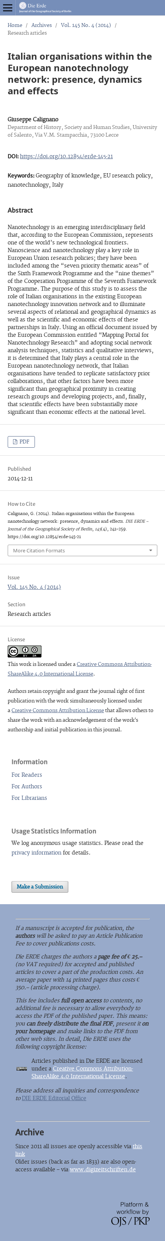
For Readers (27, 775)
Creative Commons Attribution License (58, 710)
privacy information (36, 853)
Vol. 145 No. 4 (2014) (86, 25)
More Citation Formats (39, 550)
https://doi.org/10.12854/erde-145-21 (66, 156)
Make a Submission (40, 887)
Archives (41, 25)
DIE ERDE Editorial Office (54, 1098)
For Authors (27, 786)
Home (15, 25)
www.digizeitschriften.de (103, 1169)
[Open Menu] (7, 7)
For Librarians (29, 798)
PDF (24, 442)
